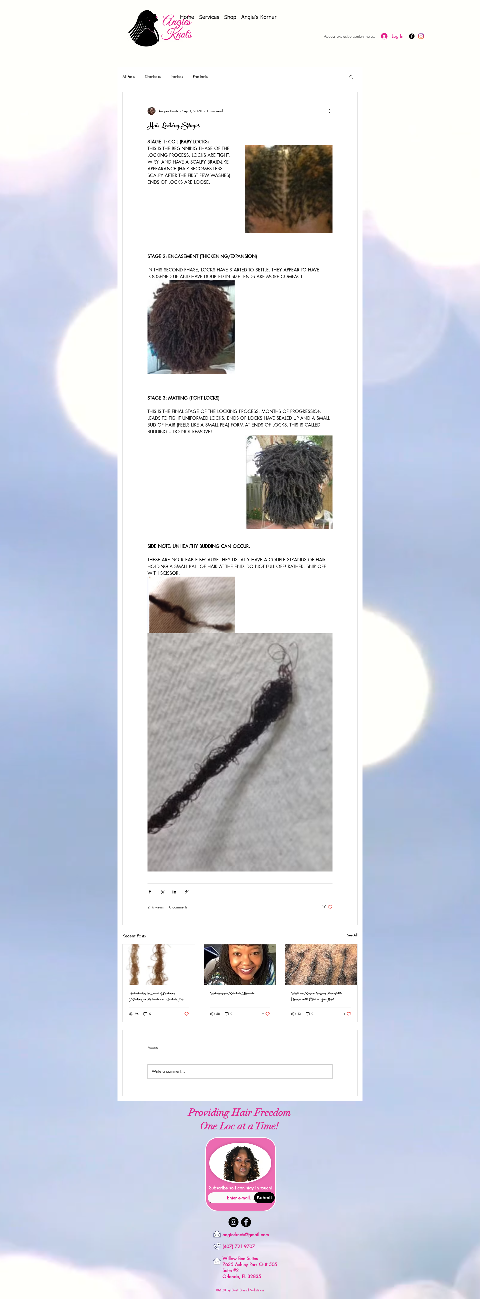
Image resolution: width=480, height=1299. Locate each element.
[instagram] (421, 36)
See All (352, 935)
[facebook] (411, 36)
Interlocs (177, 76)
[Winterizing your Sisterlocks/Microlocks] (240, 964)
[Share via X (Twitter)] (162, 891)
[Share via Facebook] (150, 891)
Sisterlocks (153, 76)
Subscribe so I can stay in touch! (240, 1187)
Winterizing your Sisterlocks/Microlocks (232, 994)
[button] (351, 77)
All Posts (128, 76)
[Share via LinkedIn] (174, 891)
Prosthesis (200, 76)
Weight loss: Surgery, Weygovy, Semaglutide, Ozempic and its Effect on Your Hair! (316, 997)
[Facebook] (246, 1222)
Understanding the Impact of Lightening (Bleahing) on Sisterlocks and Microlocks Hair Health (156, 997)
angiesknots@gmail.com (245, 1234)
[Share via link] (186, 891)
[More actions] (329, 111)
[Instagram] (233, 1222)
